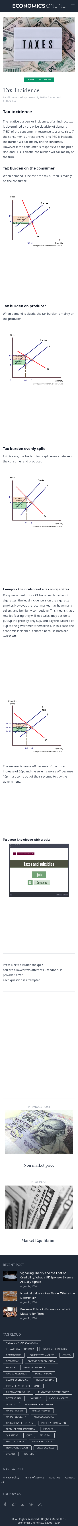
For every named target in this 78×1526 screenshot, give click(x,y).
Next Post (39, 1182)
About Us (54, 1477)
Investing (35, 1398)
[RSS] (40, 1504)
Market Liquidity (16, 1416)
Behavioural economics (20, 1348)
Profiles (48, 1429)
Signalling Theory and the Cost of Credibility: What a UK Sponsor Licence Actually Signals (46, 1277)
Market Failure (15, 1410)
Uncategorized (46, 1447)
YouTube (29, 1453)
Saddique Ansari (13, 97)
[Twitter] (13, 1504)
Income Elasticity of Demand (23, 1386)
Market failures (41, 1410)
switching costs (42, 1441)
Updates (11, 1453)
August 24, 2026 (28, 1286)
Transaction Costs (17, 1447)
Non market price (39, 1165)
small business (15, 1441)
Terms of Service (34, 1477)
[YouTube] (22, 1504)
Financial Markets (34, 1367)
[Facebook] (5, 1504)
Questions (12, 1435)
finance (10, 1367)
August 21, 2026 (28, 1302)
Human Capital (45, 1379)
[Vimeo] (31, 1504)
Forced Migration (16, 1373)
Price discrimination (53, 1423)
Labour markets (58, 1398)
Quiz (29, 1435)
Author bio (9, 101)
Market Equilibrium (39, 1240)
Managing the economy (39, 1404)
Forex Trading (43, 1373)
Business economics (55, 1348)
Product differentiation (20, 1429)
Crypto (66, 1355)
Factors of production (41, 1361)
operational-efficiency (19, 1423)
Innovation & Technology (53, 1392)
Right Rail (46, 1435)
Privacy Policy (11, 1477)
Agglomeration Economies (22, 1342)
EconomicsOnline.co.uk (32, 1522)
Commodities (14, 1355)
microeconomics (44, 1416)
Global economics (17, 1379)
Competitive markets (39, 79)
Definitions (13, 1361)
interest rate (14, 1398)
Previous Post (39, 1107)
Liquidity (11, 1404)
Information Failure (18, 1392)
